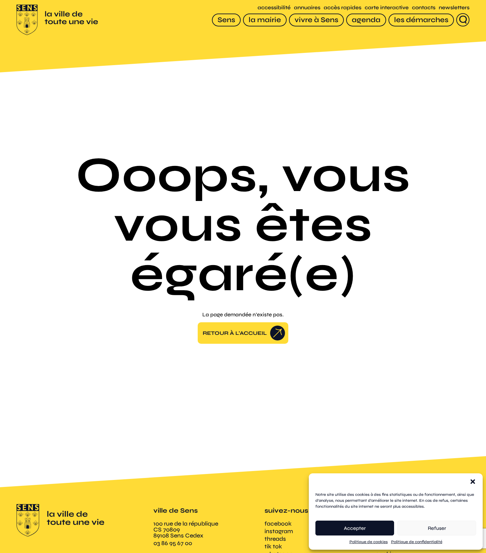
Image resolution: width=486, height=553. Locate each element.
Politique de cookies (368, 541)
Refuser (437, 528)
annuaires (307, 7)
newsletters (454, 7)
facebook (278, 523)
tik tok (273, 546)
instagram (278, 531)
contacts (423, 7)
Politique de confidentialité (416, 541)
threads (275, 538)
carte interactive (387, 7)
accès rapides (342, 7)
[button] (472, 481)
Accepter (355, 528)
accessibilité (274, 7)
